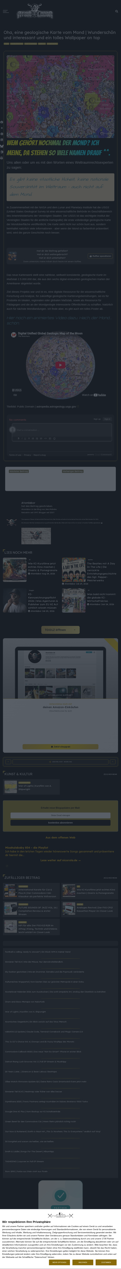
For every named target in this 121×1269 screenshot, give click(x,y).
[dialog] (60, 1239)
